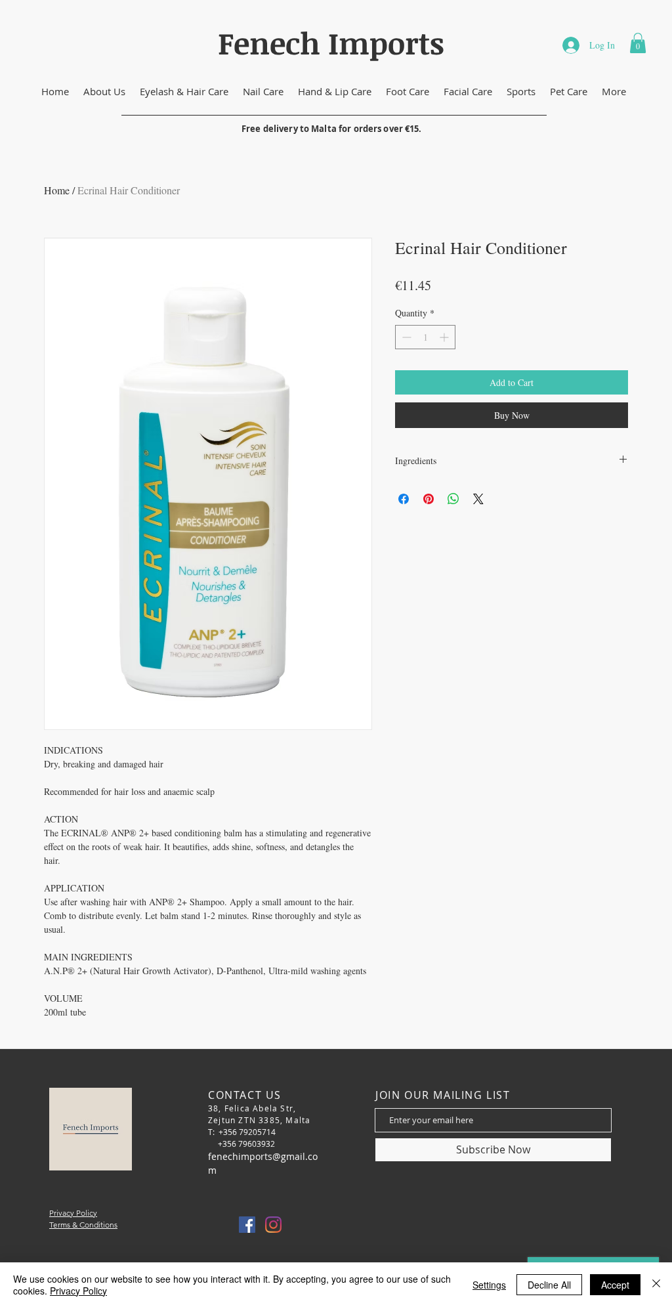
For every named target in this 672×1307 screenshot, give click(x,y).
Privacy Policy (78, 1290)
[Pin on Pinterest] (428, 499)
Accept (615, 1284)
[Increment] (445, 337)
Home (57, 190)
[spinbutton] (425, 337)
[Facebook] (247, 1224)
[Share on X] (478, 499)
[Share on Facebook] (403, 499)
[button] (637, 43)
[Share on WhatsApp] (453, 499)
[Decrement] (405, 337)
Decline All (549, 1284)
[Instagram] (273, 1224)
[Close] (656, 1284)
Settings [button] (489, 1284)
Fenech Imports (331, 42)
